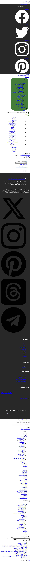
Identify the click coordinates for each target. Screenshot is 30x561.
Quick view (17, 162)
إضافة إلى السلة (23, 164)
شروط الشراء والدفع (22, 492)
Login (28, 427)
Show (28, 159)
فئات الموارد (24, 436)
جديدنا (25, 435)
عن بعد (22, 456)
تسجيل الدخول (24, 483)
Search (8, 112)
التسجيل (25, 466)
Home (28, 155)
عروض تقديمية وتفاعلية (19, 458)
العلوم (23, 443)
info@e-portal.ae (24, 398)
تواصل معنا (24, 484)
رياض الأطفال (21, 439)
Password (27, 425)
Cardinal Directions (21, 167)
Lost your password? (25, 429)
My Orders (24, 472)
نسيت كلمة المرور (23, 498)
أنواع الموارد (24, 504)
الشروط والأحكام (23, 480)
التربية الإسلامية (20, 440)
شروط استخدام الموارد (22, 491)
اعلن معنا (25, 476)
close (29, 560)
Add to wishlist (24, 162)
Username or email (25, 422)
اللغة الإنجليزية (21, 446)
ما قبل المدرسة (20, 438)
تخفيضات (22, 460)
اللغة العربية (21, 442)
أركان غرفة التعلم (20, 505)
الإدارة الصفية (21, 450)
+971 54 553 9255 (6, 393)
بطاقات (22, 452)
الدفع (26, 479)
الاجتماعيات (21, 447)
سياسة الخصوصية (23, 490)
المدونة (25, 464)
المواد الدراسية (24, 155)
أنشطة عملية (21, 455)
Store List (25, 473)
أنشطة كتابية (21, 451)
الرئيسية (25, 434)
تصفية (15, 539)
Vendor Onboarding (22, 475)
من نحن (25, 496)
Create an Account (26, 419)
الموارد (25, 529)
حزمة (23, 459)
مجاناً (23, 462)
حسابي (25, 467)
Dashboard (24, 471)
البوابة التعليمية (26, 1)
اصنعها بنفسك (21, 454)
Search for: (26, 112)
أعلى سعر (10, 537)
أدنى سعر (28, 537)
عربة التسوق (24, 494)
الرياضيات (22, 444)
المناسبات (22, 448)
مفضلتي (25, 495)
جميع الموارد (24, 463)
